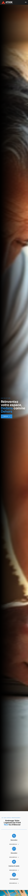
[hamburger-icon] (25, 2)
